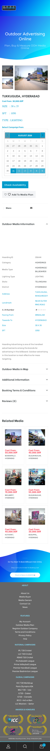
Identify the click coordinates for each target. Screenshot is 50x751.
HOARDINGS (40, 262)
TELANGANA (41, 281)
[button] (42, 70)
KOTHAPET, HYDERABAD (9, 535)
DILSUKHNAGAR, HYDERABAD (35, 456)
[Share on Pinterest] (27, 208)
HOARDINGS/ (41, 267)
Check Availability (15, 184)
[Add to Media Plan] (20, 431)
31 (13, 171)
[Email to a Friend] (31, 208)
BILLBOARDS (40, 271)
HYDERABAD (41, 286)
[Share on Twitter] (19, 208)
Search (25, 746)
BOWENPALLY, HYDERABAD (10, 456)
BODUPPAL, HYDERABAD (33, 535)
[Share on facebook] (14, 208)
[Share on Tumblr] (23, 208)
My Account (8, 746)
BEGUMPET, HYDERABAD (9, 496)
